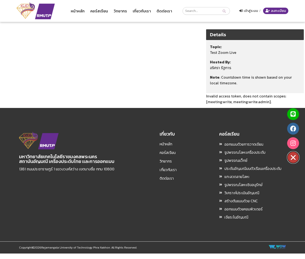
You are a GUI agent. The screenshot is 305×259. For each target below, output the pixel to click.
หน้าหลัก (78, 11)
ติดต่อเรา (164, 11)
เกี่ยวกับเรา (142, 11)
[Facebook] (293, 129)
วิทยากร (120, 11)
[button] (293, 157)
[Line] (293, 114)
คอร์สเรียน (99, 11)
